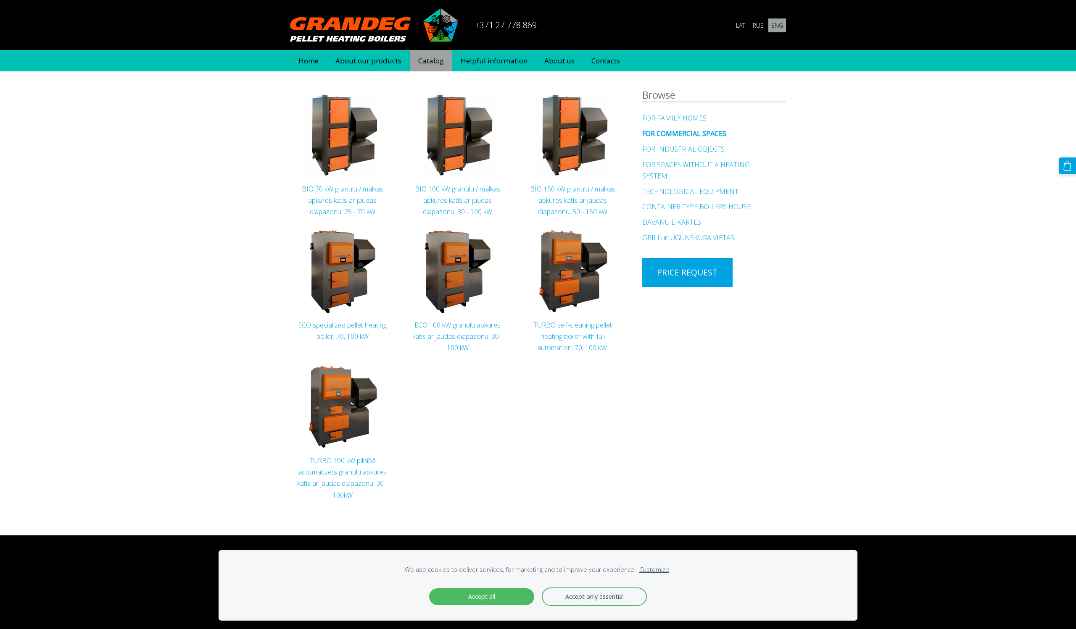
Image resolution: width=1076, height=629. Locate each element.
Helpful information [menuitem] (494, 61)
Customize (654, 570)
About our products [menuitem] (368, 61)
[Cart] (1067, 166)
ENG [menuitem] (777, 25)
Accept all (481, 596)
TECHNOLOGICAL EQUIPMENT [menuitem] (690, 191)
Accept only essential (594, 596)
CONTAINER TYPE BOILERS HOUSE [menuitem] (696, 206)
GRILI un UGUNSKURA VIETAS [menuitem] (688, 237)
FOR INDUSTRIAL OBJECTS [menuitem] (683, 149)
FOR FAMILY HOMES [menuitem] (674, 118)
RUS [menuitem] (758, 25)
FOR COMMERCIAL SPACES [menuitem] (684, 133)
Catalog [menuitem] (431, 61)
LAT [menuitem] (740, 25)
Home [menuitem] (308, 61)
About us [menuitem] (559, 61)
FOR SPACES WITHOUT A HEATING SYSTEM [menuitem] (696, 170)
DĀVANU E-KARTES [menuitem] (671, 222)
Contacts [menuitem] (605, 61)
